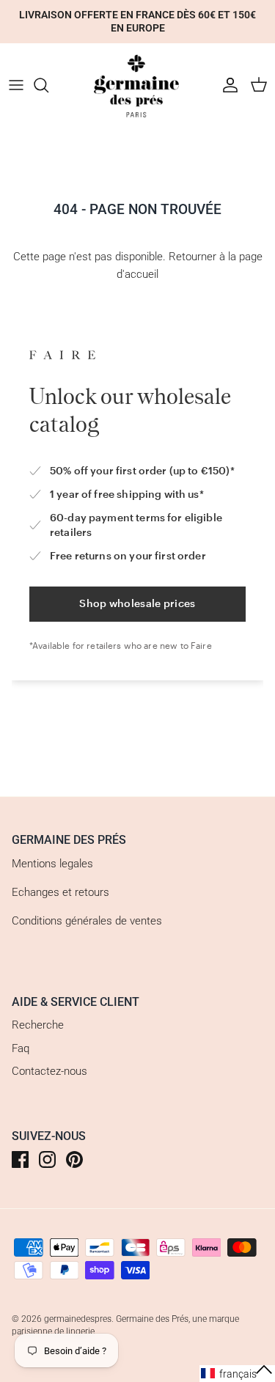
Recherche (38, 1025)
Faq (20, 1048)
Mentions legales (52, 863)
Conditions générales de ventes (87, 920)
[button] (237, 1373)
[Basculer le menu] (16, 85)
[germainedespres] (138, 85)
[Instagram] (47, 1159)
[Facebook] (20, 1159)
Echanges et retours (60, 892)
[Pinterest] (74, 1159)
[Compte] (226, 85)
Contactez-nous (49, 1071)
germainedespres (77, 1319)
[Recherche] (48, 85)
